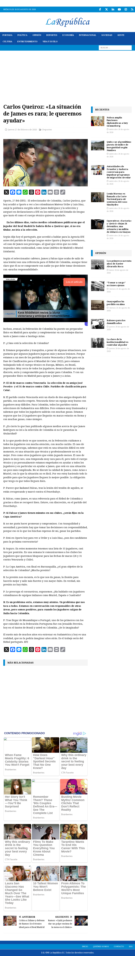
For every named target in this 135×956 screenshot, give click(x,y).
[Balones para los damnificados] (97, 324)
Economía (68, 35)
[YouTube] (119, 9)
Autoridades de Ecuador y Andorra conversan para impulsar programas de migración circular (119, 172)
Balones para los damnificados (116, 322)
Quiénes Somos (101, 946)
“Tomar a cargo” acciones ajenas (116, 284)
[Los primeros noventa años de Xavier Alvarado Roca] (97, 264)
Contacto (119, 946)
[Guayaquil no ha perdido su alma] (97, 305)
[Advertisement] (67, 75)
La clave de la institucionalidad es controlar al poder (117, 342)
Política (22, 35)
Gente (120, 35)
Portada (7, 35)
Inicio (85, 946)
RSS (131, 946)
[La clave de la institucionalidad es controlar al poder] (97, 343)
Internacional (87, 35)
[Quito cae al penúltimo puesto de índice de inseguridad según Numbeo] (97, 145)
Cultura (7, 41)
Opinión (36, 35)
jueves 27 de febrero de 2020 (22, 129)
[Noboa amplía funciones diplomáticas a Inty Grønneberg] (97, 121)
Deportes (51, 35)
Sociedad (106, 35)
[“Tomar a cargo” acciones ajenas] (97, 286)
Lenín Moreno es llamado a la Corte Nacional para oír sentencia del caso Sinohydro (117, 199)
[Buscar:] (115, 47)
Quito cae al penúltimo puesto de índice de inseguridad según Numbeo (119, 146)
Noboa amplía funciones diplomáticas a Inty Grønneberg (117, 121)
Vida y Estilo (50, 41)
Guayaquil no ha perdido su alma (116, 303)
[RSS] (132, 9)
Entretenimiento (27, 41)
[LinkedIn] (113, 9)
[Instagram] (126, 9)
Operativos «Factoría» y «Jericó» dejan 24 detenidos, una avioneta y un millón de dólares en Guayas (119, 226)
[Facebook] (100, 9)
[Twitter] (106, 9)
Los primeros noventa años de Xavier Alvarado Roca (119, 263)
